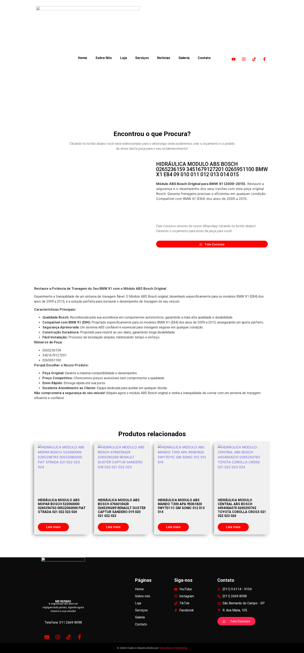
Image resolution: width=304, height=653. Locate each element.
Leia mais (53, 527)
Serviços (142, 58)
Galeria (183, 58)
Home (82, 58)
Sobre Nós (103, 58)
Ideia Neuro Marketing (173, 648)
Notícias (163, 58)
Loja (123, 58)
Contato (204, 58)
